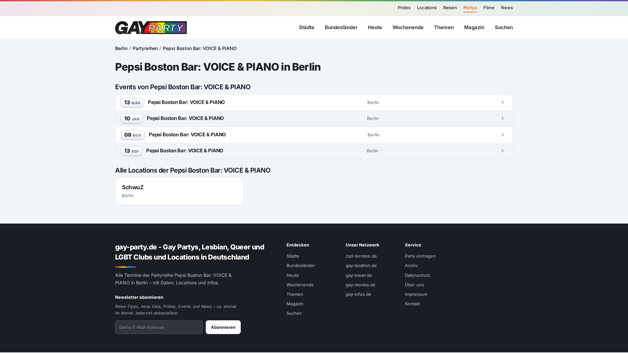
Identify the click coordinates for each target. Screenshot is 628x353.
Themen (444, 27)
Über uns (414, 284)
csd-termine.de (361, 256)
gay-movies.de (360, 284)
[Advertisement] (594, 176)
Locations (427, 7)
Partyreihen (145, 48)
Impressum (416, 294)
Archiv (411, 265)
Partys (470, 7)
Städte (306, 27)
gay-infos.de (358, 294)
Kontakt (412, 303)
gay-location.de (361, 265)
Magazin (474, 27)
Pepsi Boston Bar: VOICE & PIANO (200, 48)
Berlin (121, 48)
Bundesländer (341, 27)
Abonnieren (223, 327)
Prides (404, 7)
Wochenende (408, 27)
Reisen (450, 7)
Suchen (504, 27)
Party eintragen (420, 256)
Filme (489, 7)
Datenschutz (417, 275)
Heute (375, 27)
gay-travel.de (359, 275)
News (507, 7)
